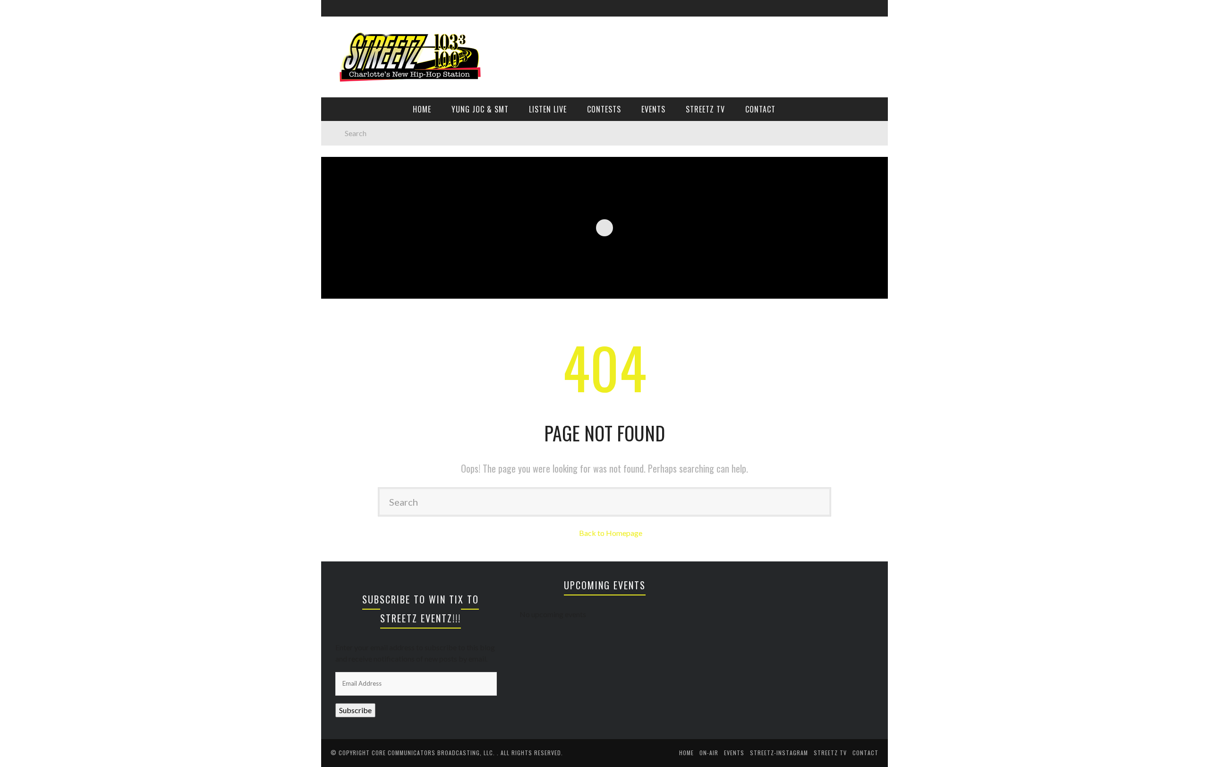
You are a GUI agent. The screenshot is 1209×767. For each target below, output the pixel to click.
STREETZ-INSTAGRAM (779, 753)
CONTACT (760, 109)
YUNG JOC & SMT (480, 109)
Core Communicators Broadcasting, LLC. (434, 753)
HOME (422, 109)
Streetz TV (705, 109)
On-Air (708, 753)
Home (686, 753)
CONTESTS (604, 109)
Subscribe (355, 710)
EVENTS (653, 109)
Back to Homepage (610, 532)
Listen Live (548, 109)
